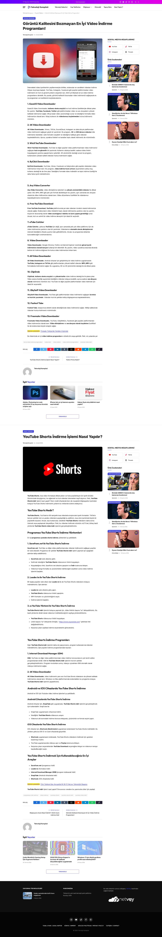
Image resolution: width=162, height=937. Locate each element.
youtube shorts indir (67, 795)
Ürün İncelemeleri (80, 2)
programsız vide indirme (31, 795)
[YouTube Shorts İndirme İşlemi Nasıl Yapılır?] (62, 469)
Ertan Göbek (115, 145)
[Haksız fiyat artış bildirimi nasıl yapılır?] (90, 393)
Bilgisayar (86, 7)
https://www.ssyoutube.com (69, 622)
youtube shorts (55, 795)
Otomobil (98, 7)
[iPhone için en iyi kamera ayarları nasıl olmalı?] (62, 393)
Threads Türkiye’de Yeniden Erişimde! (54, 331)
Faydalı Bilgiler (39, 13)
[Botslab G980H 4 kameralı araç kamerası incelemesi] (123, 73)
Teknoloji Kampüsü (28, 34)
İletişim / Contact (112, 925)
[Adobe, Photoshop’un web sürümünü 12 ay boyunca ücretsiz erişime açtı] (35, 393)
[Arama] (136, 2)
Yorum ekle (63, 416)
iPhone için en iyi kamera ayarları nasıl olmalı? (62, 403)
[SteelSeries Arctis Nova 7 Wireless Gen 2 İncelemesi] (123, 102)
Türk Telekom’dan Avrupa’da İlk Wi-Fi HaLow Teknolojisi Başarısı (63, 784)
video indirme (44, 795)
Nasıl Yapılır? (118, 7)
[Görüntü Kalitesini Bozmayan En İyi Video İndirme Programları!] (62, 60)
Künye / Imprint (70, 925)
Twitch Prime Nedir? (73, 360)
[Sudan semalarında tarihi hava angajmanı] (27, 895)
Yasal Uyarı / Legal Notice (52, 925)
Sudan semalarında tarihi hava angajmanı (44, 894)
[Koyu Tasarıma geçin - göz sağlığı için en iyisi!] (138, 2)
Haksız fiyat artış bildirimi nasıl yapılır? (89, 403)
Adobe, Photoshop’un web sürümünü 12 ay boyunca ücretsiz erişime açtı (35, 404)
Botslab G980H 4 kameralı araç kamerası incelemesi (123, 86)
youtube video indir (86, 342)
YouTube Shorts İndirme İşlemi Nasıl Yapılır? (44, 360)
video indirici (57, 342)
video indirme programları (70, 342)
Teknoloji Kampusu (28, 13)
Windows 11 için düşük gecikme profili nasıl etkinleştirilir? (89, 858)
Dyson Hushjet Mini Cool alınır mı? (124, 142)
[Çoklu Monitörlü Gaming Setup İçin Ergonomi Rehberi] (35, 848)
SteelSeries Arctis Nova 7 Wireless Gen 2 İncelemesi (125, 114)
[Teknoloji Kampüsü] (38, 7)
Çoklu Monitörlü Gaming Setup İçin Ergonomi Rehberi (34, 858)
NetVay (128, 889)
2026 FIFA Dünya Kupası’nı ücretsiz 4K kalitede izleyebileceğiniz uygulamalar (61, 859)
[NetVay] (121, 899)
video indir (48, 342)
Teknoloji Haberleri (61, 7)
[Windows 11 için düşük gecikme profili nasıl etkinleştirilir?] (90, 848)
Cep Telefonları (75, 7)
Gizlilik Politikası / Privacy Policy (91, 925)
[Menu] (24, 7)
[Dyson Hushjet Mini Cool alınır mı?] (123, 130)
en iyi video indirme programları (33, 342)
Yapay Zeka (107, 7)
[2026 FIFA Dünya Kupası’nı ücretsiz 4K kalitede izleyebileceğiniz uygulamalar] (62, 848)
